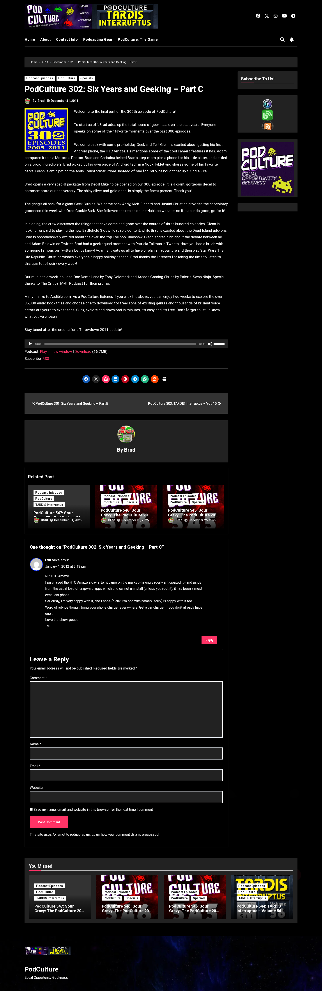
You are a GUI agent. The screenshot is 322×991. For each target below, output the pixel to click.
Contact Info (67, 39)
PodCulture (66, 78)
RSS (45, 358)
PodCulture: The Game (138, 39)
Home (30, 39)
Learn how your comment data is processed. (125, 834)
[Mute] (210, 344)
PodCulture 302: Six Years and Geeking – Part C (114, 89)
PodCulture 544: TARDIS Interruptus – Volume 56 (259, 908)
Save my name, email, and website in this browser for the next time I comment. (94, 809)
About (45, 39)
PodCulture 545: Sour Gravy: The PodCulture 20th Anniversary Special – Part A (194, 913)
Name (35, 744)
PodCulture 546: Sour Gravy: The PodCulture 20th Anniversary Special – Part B (127, 913)
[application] (126, 343)
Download (83, 351)
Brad (41, 100)
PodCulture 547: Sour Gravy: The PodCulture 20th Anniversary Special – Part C (59, 913)
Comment (38, 678)
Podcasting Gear (98, 39)
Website (36, 788)
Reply (209, 640)
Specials (86, 78)
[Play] (30, 344)
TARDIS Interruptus (49, 505)
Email (35, 766)
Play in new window (56, 351)
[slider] (220, 343)
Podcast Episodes (39, 78)
